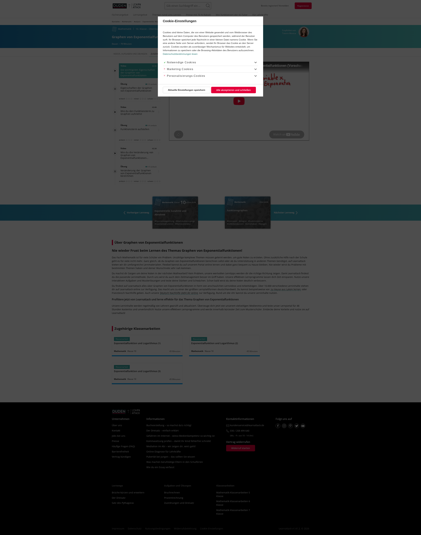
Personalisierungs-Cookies (186, 75)
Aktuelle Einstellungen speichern (186, 90)
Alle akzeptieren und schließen (233, 90)
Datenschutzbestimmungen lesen (180, 54)
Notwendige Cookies (181, 62)
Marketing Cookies (180, 69)
